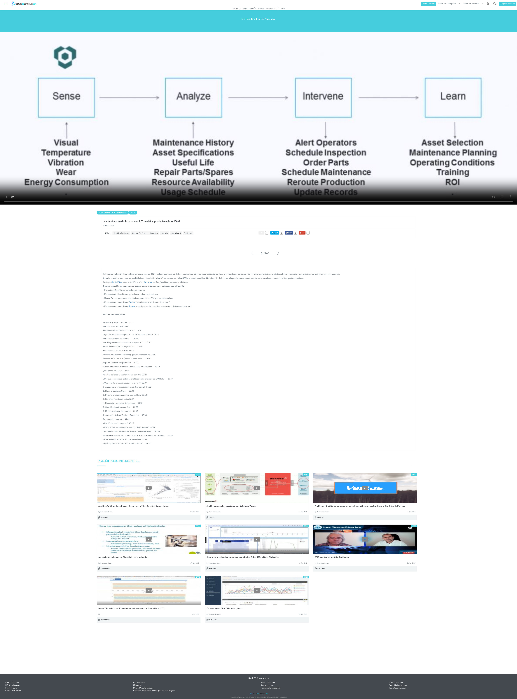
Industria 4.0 (176, 233)
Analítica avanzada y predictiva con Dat (232, 506)
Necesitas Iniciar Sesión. (258, 19)
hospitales (154, 233)
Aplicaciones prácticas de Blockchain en (123, 557)
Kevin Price (117, 282)
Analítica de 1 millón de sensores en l (360, 506)
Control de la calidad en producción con (243, 557)
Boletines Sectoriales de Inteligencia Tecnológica (154, 690)
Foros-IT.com (11, 688)
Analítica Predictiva (121, 233)
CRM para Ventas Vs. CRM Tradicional (332, 557)
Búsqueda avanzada (507, 4)
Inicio (235, 8)
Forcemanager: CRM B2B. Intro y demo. (225, 608)
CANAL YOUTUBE (13, 690)
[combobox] (449, 3)
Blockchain (105, 569)
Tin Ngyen (148, 282)
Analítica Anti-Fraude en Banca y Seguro (133, 506)
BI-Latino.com (139, 682)
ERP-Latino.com (12, 682)
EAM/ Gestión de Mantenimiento (259, 8)
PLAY (266, 253)
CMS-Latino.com (396, 682)
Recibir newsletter (428, 4)
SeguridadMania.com (398, 685)
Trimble (132, 306)
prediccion (188, 233)
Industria (164, 233)
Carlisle (132, 302)
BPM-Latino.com (268, 682)
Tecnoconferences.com (271, 688)
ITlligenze (137, 685)
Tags (108, 233)
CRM (318, 569)
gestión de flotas (139, 233)
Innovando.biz (267, 685)
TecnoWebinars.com (397, 688)
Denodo (212, 517)
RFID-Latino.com (12, 685)
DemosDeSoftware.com (143, 688)
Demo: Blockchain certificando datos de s (132, 608)
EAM (283, 8)
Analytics (104, 517)
